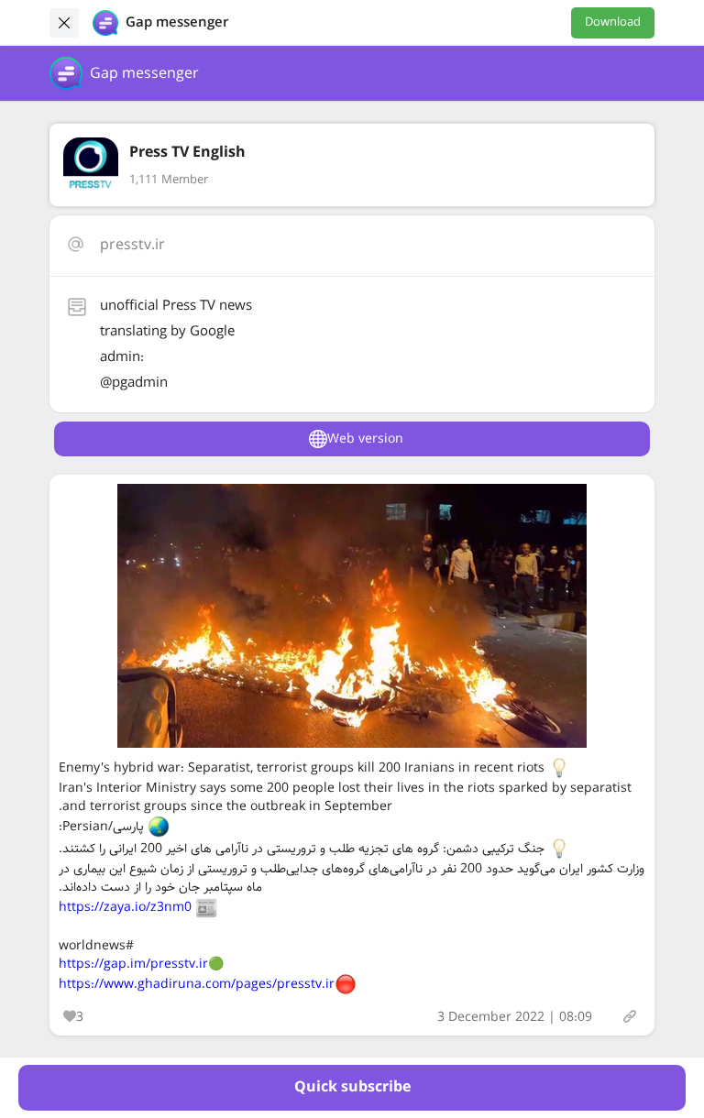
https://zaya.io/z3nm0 (125, 907)
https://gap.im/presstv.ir (133, 964)
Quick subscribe (352, 1087)
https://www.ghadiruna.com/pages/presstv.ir (197, 984)
